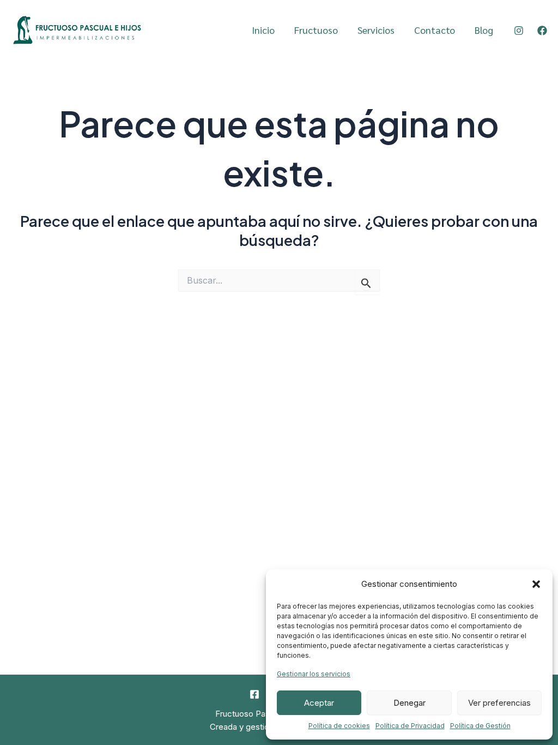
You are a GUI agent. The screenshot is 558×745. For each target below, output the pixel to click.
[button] (536, 584)
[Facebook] (542, 30)
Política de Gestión (480, 726)
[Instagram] (519, 30)
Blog (484, 29)
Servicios (376, 29)
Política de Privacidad (410, 726)
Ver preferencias (499, 703)
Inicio (263, 29)
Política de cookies (339, 726)
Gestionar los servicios (313, 674)
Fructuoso (316, 29)
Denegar (409, 703)
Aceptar (319, 703)
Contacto (434, 29)
